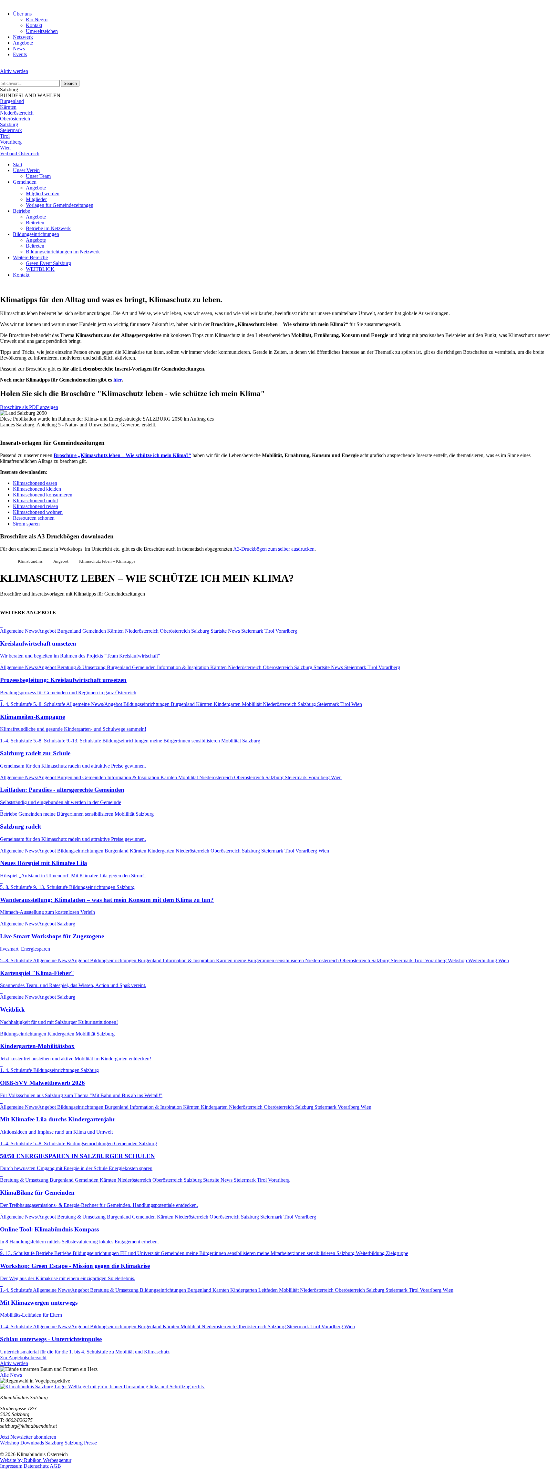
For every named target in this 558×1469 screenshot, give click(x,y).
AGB (55, 1466)
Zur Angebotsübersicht (23, 1357)
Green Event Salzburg (48, 263)
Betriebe (21, 211)
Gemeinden (24, 182)
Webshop (9, 1442)
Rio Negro (36, 19)
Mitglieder (36, 199)
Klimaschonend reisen (35, 506)
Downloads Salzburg (41, 1442)
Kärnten (8, 107)
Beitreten (35, 222)
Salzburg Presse (81, 1442)
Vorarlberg (11, 142)
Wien (5, 147)
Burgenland (12, 101)
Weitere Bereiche (30, 257)
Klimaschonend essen (35, 483)
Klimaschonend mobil (35, 500)
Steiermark (11, 130)
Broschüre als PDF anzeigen (29, 407)
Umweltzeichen (42, 31)
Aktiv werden (14, 71)
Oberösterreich (15, 118)
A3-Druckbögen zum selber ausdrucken (274, 549)
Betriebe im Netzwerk (48, 228)
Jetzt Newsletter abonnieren (28, 1437)
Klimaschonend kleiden (37, 489)
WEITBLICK (40, 269)
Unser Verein (26, 170)
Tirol (5, 136)
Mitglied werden (42, 193)
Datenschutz (36, 1466)
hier (117, 380)
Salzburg (9, 124)
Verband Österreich (19, 153)
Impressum (11, 1466)
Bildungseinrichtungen (36, 234)
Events (20, 54)
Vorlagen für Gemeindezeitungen (59, 205)
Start (17, 164)
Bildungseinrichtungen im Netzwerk (63, 251)
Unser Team (38, 176)
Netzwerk (23, 37)
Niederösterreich (17, 113)
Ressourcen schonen (34, 518)
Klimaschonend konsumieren (42, 494)
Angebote (23, 43)
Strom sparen (26, 523)
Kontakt (34, 25)
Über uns (22, 13)
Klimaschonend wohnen (38, 512)
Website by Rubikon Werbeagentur (35, 1460)
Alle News (11, 1375)
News (19, 48)
